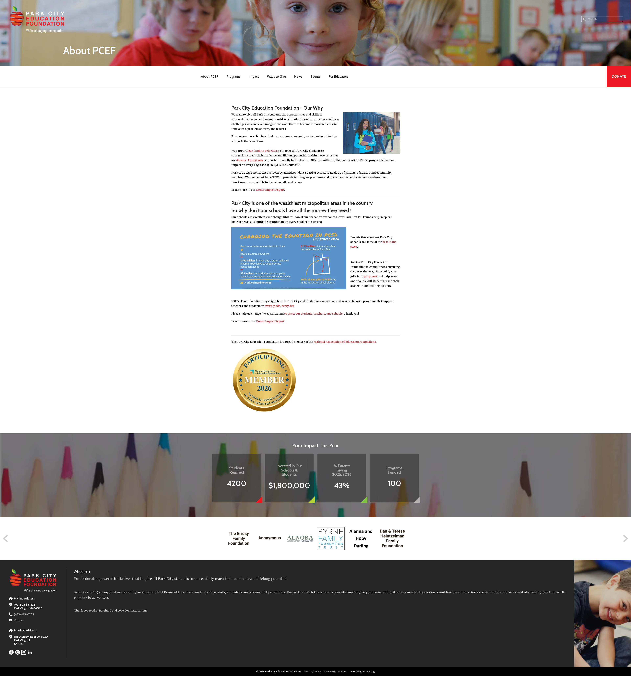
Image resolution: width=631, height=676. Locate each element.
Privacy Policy (312, 671)
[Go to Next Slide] (625, 539)
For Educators (338, 76)
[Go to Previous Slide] (6, 539)
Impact (254, 76)
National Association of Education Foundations (345, 341)
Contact (19, 620)
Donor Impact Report (270, 189)
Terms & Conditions (335, 671)
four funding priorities (262, 150)
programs (370, 276)
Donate (619, 76)
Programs (233, 76)
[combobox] (602, 19)
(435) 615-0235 (24, 614)
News (298, 76)
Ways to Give (276, 76)
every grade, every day (279, 305)
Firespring (368, 671)
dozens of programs (249, 160)
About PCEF (209, 76)
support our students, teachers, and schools (313, 313)
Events (315, 76)
